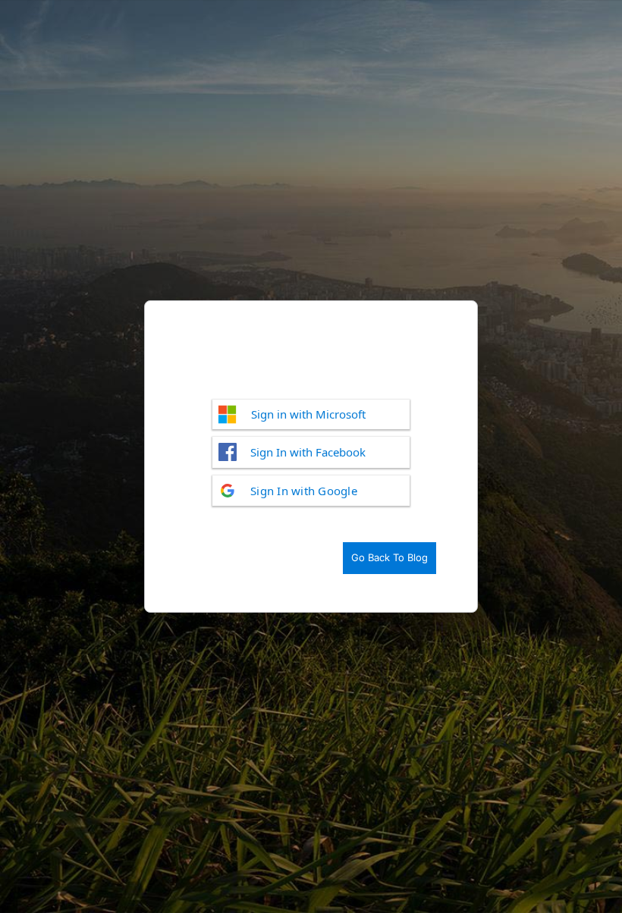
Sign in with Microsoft (308, 414)
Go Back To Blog (389, 557)
